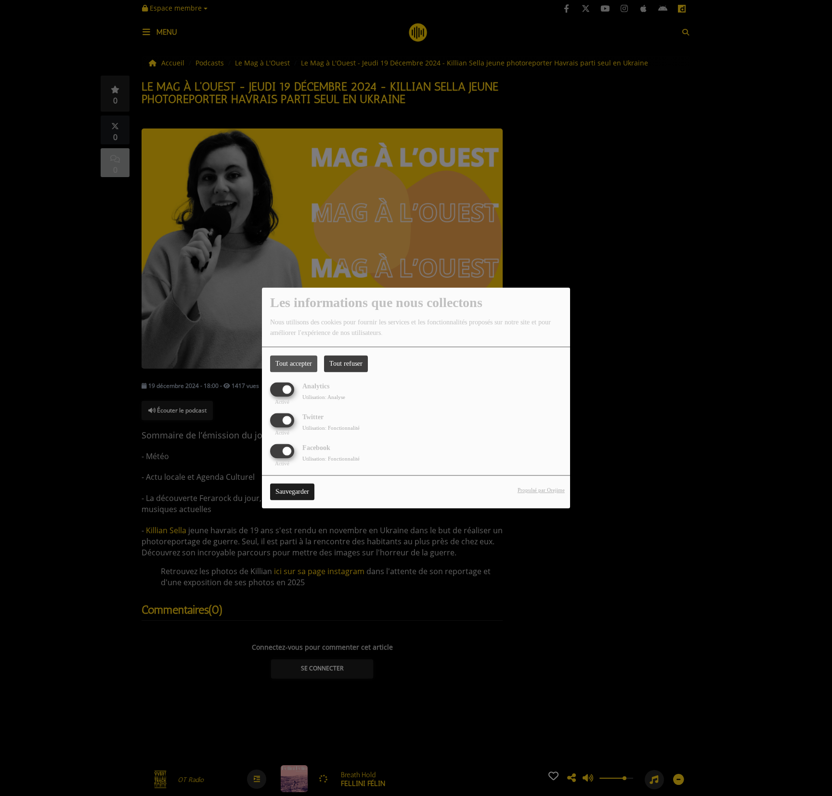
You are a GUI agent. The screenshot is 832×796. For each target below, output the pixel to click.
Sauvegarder (292, 492)
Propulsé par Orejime (541, 490)
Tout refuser (346, 363)
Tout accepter (293, 363)
